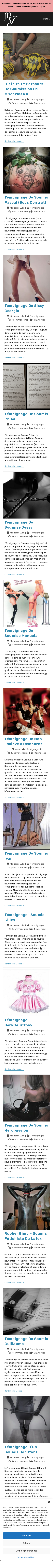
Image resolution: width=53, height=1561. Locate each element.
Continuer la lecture (14, 141)
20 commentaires (19, 753)
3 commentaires (19, 319)
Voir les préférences (26, 1550)
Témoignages (37, 99)
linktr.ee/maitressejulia (34, 6)
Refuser (26, 1543)
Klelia (17, 749)
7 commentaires (20, 1247)
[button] (48, 1502)
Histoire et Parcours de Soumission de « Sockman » (24, 89)
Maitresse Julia (17, 99)
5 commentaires (20, 1034)
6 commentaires (20, 211)
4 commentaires (19, 644)
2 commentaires (20, 103)
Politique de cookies (25, 1557)
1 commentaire (19, 867)
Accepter (26, 1535)
